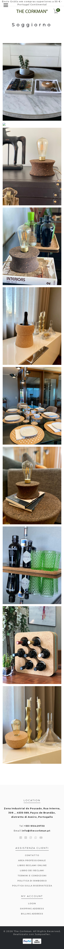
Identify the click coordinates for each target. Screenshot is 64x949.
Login (32, 903)
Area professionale (32, 860)
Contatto (32, 855)
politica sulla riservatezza (32, 885)
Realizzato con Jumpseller (31, 934)
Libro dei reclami (32, 870)
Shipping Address (32, 908)
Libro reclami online (32, 865)
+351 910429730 (34, 826)
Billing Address (32, 913)
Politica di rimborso (32, 880)
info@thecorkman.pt (36, 830)
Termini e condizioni (32, 875)
